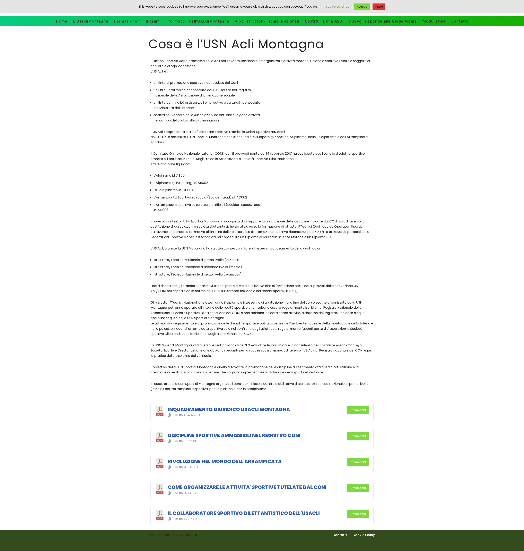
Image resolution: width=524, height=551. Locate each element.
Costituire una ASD (323, 21)
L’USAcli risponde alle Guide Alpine (382, 21)
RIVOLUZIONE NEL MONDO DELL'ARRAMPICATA (225, 461)
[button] (139, 21)
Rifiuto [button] (379, 7)
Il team (153, 21)
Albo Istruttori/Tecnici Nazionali (267, 21)
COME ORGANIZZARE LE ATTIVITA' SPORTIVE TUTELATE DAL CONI (247, 487)
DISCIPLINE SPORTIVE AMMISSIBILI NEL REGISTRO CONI (234, 435)
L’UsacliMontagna (90, 21)
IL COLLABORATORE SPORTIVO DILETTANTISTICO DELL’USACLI (244, 513)
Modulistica (434, 21)
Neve (152, 534)
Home (61, 21)
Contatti (459, 21)
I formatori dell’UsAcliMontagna (197, 21)
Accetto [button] (362, 7)
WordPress (188, 534)
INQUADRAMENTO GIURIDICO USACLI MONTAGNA (229, 409)
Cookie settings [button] (337, 6)
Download (358, 410)
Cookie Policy (363, 535)
